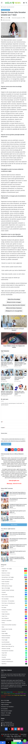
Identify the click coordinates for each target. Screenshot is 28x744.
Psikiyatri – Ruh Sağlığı (7, 568)
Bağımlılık (4, 631)
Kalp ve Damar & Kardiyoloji (8, 596)
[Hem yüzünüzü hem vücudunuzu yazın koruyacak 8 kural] (4, 500)
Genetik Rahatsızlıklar (6, 644)
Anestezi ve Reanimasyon (7, 661)
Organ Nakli (4, 652)
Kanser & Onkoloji (5, 575)
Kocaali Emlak (7, 735)
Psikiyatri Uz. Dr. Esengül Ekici (14, 311)
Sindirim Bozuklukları (6, 659)
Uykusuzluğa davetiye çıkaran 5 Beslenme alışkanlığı (6, 378)
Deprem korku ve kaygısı (14, 302)
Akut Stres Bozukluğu (14, 299)
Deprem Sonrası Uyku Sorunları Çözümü (14, 305)
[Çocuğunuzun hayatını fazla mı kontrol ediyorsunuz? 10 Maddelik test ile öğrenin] (4, 506)
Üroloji (3, 622)
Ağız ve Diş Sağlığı (6, 588)
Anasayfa (4, 6)
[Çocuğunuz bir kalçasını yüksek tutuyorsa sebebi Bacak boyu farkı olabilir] (4, 518)
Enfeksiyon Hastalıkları (7, 609)
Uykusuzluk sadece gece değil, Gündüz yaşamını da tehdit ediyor (7, 364)
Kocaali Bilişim (23, 734)
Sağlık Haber (4, 570)
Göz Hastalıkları (5, 598)
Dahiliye (6, 620)
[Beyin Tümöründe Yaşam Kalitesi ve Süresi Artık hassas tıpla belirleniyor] (4, 494)
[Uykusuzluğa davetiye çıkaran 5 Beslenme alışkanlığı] (7, 372)
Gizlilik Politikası (17, 735)
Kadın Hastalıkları (5, 581)
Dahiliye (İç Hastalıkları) (6, 702)
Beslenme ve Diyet (6, 572)
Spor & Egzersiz (5, 618)
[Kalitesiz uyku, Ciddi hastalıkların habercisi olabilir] (21, 386)
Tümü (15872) (14, 524)
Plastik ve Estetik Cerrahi (7, 579)
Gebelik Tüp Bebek (8, 590)
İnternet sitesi (4, 433)
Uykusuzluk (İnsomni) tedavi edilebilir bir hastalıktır (19, 378)
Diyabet (7, 629)
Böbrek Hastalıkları (6, 637)
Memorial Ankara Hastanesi (14, 308)
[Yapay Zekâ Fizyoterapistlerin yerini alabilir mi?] (4, 512)
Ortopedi (4, 592)
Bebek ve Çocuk (5, 583)
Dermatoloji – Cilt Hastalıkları (8, 601)
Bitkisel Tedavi (8, 646)
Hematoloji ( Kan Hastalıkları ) (7, 706)
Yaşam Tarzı (4, 616)
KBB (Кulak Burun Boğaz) (6, 710)
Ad (2, 421)
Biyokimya (4, 663)
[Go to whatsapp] (24, 741)
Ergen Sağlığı (4, 633)
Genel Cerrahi (5, 605)
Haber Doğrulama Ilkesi (16, 736)
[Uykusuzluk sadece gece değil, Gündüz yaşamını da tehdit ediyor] (7, 357)
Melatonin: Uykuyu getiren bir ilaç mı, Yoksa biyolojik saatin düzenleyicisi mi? (7, 393)
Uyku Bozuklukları (10, 6)
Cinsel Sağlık (4, 639)
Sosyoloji (4, 657)
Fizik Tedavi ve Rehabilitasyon (8, 603)
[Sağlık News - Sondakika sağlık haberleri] (12, 2)
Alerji (3, 626)
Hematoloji (7, 650)
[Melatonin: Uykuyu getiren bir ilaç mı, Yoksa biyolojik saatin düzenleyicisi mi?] (7, 386)
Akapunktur (4, 655)
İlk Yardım (4, 607)
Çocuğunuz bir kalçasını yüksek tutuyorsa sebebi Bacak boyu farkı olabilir (17, 518)
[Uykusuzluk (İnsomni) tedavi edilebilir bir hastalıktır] (21, 372)
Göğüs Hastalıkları (6, 614)
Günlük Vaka (4, 594)
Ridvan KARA (5, 17)
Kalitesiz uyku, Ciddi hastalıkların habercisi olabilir (20, 393)
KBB (7, 585)
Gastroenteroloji (9, 624)
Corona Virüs (4, 611)
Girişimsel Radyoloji (6, 635)
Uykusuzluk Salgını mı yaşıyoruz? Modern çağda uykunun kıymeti (20, 364)
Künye (12, 735)
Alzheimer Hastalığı (6, 648)
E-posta (3, 427)
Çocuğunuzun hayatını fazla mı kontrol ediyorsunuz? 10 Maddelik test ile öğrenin (18, 506)
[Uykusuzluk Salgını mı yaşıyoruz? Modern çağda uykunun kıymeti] (21, 357)
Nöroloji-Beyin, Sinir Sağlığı (8, 577)
